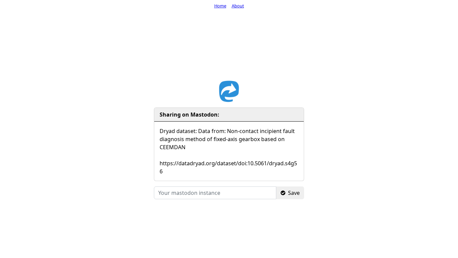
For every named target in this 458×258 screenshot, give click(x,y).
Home (220, 6)
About (238, 6)
